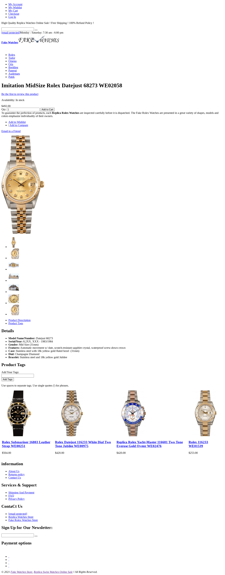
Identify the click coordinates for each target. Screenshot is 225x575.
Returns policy (16, 474)
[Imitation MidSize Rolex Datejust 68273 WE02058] (22, 232)
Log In (12, 16)
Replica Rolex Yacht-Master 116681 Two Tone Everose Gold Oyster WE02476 (150, 444)
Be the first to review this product (19, 94)
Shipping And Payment (21, 492)
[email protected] (10, 32)
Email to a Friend (11, 131)
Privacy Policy (16, 498)
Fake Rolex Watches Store (23, 520)
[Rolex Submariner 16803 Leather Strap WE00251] (19, 435)
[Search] (36, 30)
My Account (15, 4)
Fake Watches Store (21, 571)
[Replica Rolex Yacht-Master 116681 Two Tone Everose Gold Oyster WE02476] (134, 435)
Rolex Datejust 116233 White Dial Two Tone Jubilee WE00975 (83, 444)
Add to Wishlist (17, 122)
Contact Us (14, 477)
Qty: (3, 109)
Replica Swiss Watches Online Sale (53, 571)
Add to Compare (18, 125)
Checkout (13, 13)
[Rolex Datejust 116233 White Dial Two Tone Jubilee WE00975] (72, 435)
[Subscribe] (36, 536)
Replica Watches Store (20, 516)
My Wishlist (15, 7)
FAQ (11, 495)
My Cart (13, 10)
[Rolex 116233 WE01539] (206, 435)
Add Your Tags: (10, 372)
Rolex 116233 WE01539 (198, 444)
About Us (13, 471)
